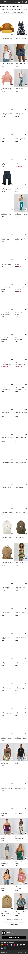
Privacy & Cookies (20, 952)
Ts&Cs (26, 952)
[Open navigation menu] (2, 2)
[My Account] (19, 2)
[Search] (15, 2)
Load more (14, 924)
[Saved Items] (22, 2)
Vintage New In (5, 12)
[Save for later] (12, 35)
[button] (2, 945)
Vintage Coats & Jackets (17, 12)
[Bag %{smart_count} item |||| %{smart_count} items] (26, 2)
